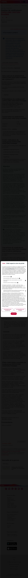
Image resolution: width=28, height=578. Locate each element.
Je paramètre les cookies (20, 310)
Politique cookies (5, 306)
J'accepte (13, 313)
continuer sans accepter (7, 310)
